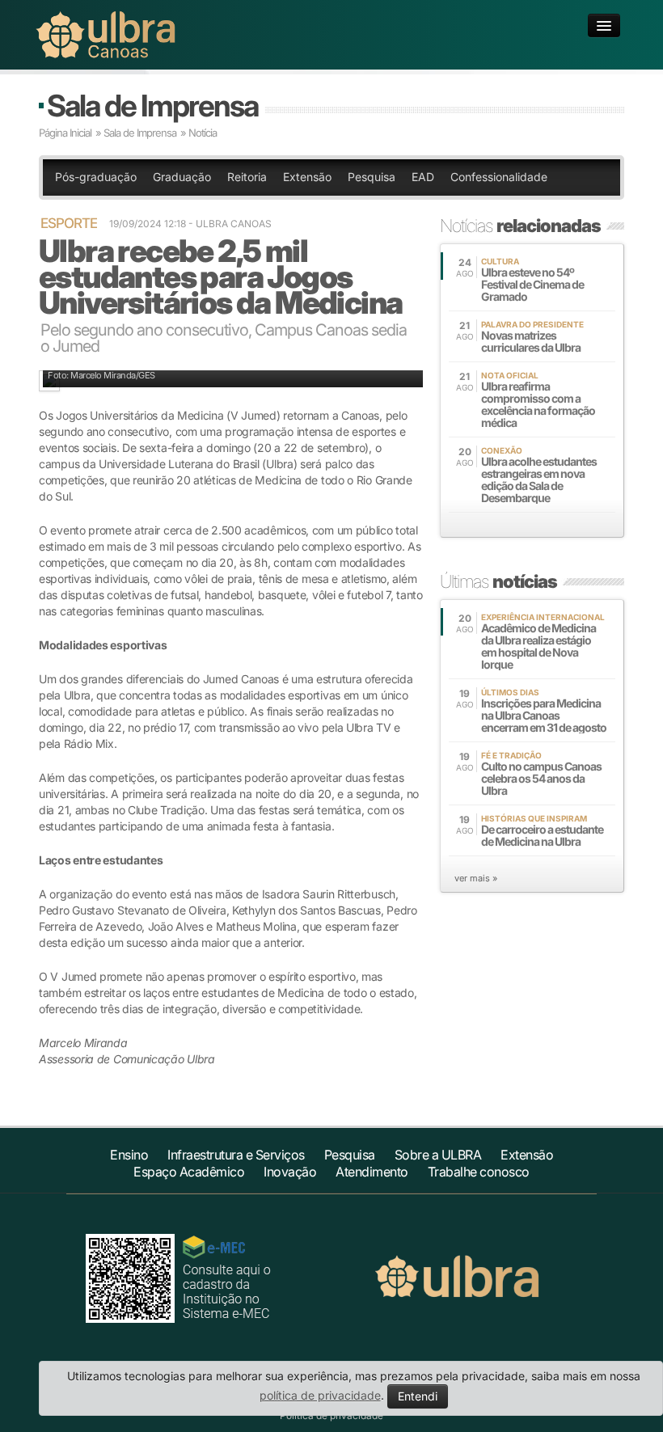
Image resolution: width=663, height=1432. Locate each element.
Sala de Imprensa (152, 105)
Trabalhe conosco (479, 1172)
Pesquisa (371, 177)
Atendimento (372, 1172)
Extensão (307, 177)
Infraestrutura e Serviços (236, 1155)
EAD (423, 177)
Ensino (129, 1155)
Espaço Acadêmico (188, 1172)
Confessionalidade (498, 177)
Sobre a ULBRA (438, 1155)
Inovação (290, 1172)
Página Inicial (65, 132)
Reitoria (247, 177)
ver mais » (475, 878)
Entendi (417, 1396)
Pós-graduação (96, 177)
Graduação (182, 177)
